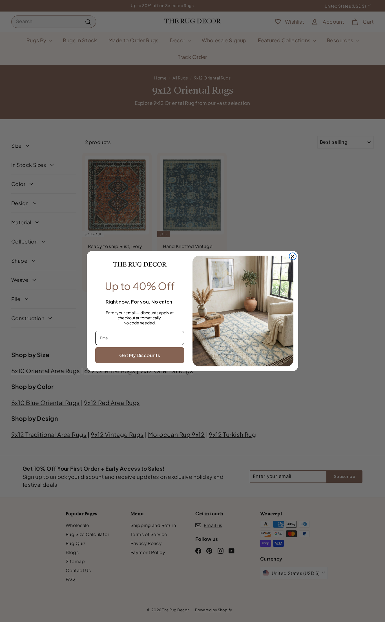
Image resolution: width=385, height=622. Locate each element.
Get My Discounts (139, 355)
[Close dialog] (292, 256)
